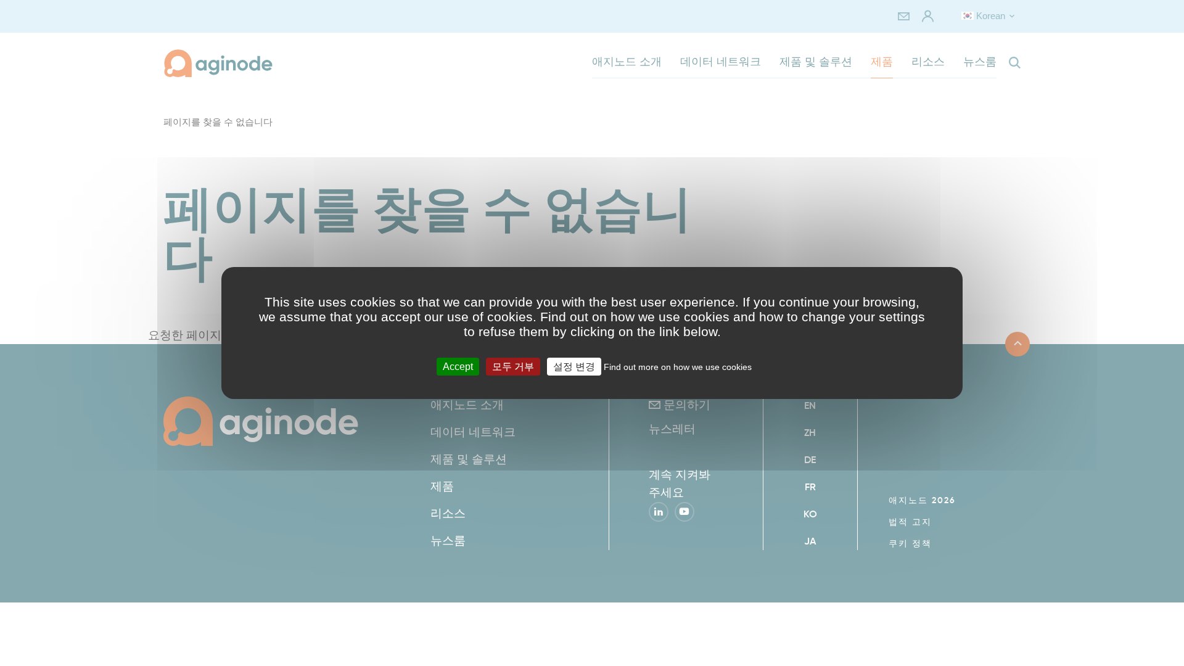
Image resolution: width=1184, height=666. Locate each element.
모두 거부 (513, 366)
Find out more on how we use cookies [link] (678, 367)
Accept (458, 366)
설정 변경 (574, 366)
